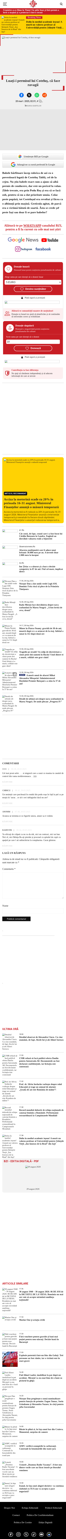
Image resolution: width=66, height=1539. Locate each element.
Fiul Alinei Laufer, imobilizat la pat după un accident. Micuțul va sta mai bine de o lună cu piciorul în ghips (40, 1378)
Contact (16, 1515)
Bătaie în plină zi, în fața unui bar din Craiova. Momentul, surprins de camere (41, 1430)
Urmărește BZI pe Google (36, 156)
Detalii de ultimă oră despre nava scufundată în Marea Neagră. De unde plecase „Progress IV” (41, 700)
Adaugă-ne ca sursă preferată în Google (36, 164)
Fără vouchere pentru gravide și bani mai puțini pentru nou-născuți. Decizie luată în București (39, 1339)
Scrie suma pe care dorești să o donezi (22, 337)
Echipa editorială (30, 1508)
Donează (36, 348)
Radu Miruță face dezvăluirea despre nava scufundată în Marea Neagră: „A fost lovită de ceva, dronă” (40, 607)
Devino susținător (35, 289)
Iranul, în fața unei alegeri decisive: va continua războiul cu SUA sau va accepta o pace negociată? (41, 1489)
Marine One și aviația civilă (32, 1320)
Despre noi (9, 1508)
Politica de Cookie (23, 1522)
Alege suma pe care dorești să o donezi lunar (24, 277)
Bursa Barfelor (34, 106)
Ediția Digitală (45, 1522)
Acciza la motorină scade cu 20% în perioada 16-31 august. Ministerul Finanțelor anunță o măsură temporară (31, 503)
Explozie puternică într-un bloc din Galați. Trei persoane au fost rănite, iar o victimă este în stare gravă (41, 1358)
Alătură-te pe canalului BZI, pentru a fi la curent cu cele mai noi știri (33, 227)
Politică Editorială (53, 1508)
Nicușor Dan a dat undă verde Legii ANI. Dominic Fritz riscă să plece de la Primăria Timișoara (39, 586)
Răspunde (7, 782)
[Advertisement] (33, 418)
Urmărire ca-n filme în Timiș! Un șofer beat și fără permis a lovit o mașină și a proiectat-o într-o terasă (31, 11)
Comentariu (9, 869)
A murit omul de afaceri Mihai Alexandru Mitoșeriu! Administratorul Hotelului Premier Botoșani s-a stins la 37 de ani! (39, 679)
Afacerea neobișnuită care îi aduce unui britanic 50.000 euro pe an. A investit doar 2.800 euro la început (38, 552)
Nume (5, 905)
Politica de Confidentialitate (40, 1515)
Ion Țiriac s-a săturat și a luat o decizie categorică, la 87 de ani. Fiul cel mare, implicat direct (41, 569)
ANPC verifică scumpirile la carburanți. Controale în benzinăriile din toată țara (37, 1447)
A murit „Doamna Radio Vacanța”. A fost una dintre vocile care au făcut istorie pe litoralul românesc (40, 1467)
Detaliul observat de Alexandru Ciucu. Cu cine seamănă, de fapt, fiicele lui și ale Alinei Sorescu (41, 1038)
